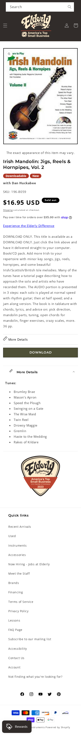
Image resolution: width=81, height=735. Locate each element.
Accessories (17, 555)
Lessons (14, 620)
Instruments (17, 545)
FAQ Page (15, 630)
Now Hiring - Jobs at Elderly (29, 564)
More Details (17, 339)
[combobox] (40, 7)
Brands (13, 583)
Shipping (8, 209)
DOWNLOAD (40, 352)
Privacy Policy (18, 611)
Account (14, 667)
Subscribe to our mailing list (29, 639)
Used (12, 536)
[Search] (69, 6)
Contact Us (16, 658)
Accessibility (17, 649)
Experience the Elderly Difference (28, 226)
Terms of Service (20, 602)
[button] (5, 25)
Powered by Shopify (57, 727)
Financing (15, 592)
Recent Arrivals (19, 527)
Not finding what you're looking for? (35, 677)
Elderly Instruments (33, 727)
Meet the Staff (19, 573)
